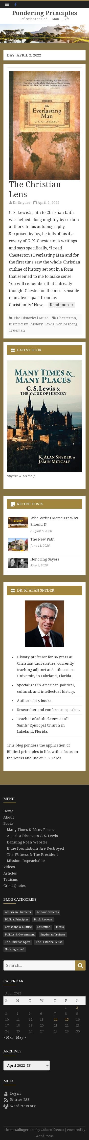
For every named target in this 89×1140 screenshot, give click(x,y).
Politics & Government (20, 934)
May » (21, 1037)
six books (43, 701)
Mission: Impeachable (26, 861)
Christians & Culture (18, 927)
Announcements (48, 912)
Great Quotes (14, 886)
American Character (18, 912)
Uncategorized (14, 949)
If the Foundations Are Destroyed (35, 848)
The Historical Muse (31, 318)
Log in (15, 1093)
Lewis (49, 324)
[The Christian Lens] (44, 125)
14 (55, 1019)
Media (60, 927)
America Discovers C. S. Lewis (32, 836)
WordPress (44, 1136)
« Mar (8, 1037)
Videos (9, 867)
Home (8, 811)
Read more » (61, 304)
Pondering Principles (44, 13)
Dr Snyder (21, 203)
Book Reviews (43, 919)
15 (66, 1019)
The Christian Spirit (17, 942)
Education (43, 927)
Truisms (10, 879)
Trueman (17, 330)
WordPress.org (23, 1106)
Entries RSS (20, 1100)
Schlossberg (66, 324)
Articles (10, 873)
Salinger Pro (25, 1130)
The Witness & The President (32, 855)
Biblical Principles (16, 919)
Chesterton (66, 318)
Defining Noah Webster (27, 842)
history (36, 324)
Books (8, 823)
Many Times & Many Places (30, 830)
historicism (18, 324)
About (8, 817)
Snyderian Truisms (53, 934)
